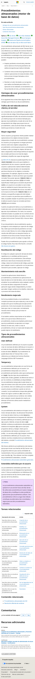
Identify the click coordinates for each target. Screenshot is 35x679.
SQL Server (14, 6)
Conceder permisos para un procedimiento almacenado (26, 548)
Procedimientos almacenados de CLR (15, 601)
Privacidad (4, 672)
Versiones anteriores (7, 669)
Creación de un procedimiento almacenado (23, 521)
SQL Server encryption (8, 246)
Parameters (22, 589)
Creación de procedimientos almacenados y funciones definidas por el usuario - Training (16, 632)
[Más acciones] (32, 6)
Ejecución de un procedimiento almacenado (23, 541)
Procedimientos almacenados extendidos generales (17, 460)
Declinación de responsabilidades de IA (12, 667)
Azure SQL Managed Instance (10, 38)
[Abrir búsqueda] (24, 2)
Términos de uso (5, 674)
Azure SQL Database (24, 36)
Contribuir (23, 669)
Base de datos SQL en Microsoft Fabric (19, 42)
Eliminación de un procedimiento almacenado (24, 535)
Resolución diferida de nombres (14, 603)
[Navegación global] (1, 2)
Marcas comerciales (17, 674)
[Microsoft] (17, 2)
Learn (3, 6)
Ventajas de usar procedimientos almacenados (15, 25)
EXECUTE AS (6, 160)
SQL (8, 6)
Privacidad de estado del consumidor (20, 672)
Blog (15, 669)
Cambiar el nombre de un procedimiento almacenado (25, 569)
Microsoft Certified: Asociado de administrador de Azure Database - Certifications (17, 642)
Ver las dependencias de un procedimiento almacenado (26, 584)
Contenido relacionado (9, 31)
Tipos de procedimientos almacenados (13, 27)
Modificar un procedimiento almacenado (23, 528)
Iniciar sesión (30, 2)
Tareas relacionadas (8, 29)
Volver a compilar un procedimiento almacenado (25, 562)
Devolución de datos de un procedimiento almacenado (25, 554)
